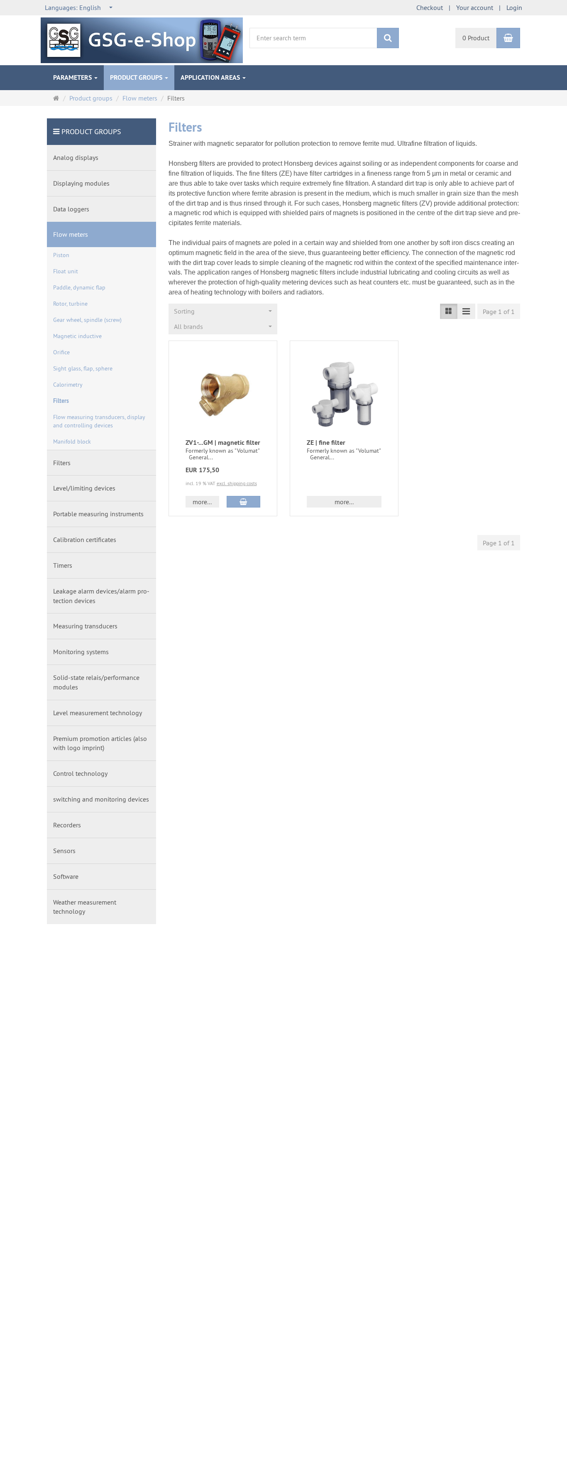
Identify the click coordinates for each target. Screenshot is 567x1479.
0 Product (475, 38)
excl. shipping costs (237, 483)
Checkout (429, 7)
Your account (474, 7)
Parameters (73, 77)
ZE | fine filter (326, 442)
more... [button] (202, 502)
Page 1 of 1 (499, 311)
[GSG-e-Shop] (142, 39)
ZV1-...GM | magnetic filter (223, 442)
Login (514, 7)
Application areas (211, 77)
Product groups (137, 77)
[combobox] (79, 7)
